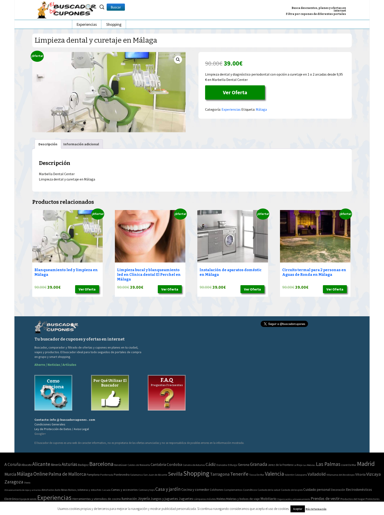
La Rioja (298, 465)
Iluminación (129, 499)
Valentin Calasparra (296, 474)
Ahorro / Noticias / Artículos (55, 365)
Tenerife (239, 474)
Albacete (26, 465)
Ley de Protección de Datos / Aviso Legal (61, 429)
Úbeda (27, 482)
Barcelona (101, 463)
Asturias (69, 464)
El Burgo (232, 465)
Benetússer (120, 465)
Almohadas (48, 489)
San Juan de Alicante (155, 474)
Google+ (40, 434)
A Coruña (12, 464)
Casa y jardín (168, 489)
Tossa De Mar (256, 474)
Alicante (41, 464)
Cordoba (174, 464)
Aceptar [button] (297, 509)
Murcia (10, 474)
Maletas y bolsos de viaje (243, 499)
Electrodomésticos (359, 489)
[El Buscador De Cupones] (67, 9)
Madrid (366, 464)
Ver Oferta (235, 92)
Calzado (106, 489)
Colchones (216, 490)
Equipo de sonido (27, 499)
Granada (258, 464)
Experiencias (86, 24)
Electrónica (11, 499)
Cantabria (158, 464)
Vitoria (360, 474)
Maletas (221, 499)
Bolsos (64, 489)
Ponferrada (106, 474)
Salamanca (136, 474)
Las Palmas (328, 464)
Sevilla (175, 474)
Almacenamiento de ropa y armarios (22, 489)
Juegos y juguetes (164, 498)
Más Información (316, 509)
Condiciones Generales (49, 424)
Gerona (243, 464)
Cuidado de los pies (292, 489)
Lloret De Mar (348, 465)
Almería (56, 465)
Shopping (114, 24)
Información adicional (81, 144)
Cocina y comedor (195, 489)
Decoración (338, 490)
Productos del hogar (352, 499)
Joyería (144, 498)
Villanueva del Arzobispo (340, 474)
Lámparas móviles (205, 499)
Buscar (116, 7)
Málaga (261, 109)
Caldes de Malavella (139, 465)
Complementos (233, 489)
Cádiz (211, 464)
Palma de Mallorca (67, 474)
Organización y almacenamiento (293, 499)
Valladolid (317, 474)
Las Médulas (309, 465)
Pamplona (93, 475)
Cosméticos (250, 489)
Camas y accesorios (124, 490)
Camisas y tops (146, 489)
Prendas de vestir (325, 498)
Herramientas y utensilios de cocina (96, 499)
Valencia (274, 473)
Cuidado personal (316, 489)
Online (40, 473)
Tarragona (220, 474)
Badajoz (83, 465)
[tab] (48, 144)
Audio (57, 489)
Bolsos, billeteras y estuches (84, 489)
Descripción (47, 144)
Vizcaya (373, 474)
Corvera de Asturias (194, 465)
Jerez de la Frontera (280, 465)
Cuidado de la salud (269, 489)
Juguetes (186, 498)
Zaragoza (13, 482)
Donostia (221, 465)
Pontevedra (122, 475)
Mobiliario (268, 498)
